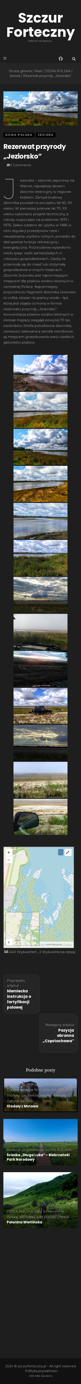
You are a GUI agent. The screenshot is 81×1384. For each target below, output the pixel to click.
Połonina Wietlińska (24, 1222)
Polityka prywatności (41, 1371)
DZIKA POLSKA (18, 134)
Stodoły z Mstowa (22, 1106)
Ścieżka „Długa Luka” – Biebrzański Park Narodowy (38, 1157)
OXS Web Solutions (40, 1375)
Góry (38, 1211)
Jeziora (46, 134)
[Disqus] (40, 1291)
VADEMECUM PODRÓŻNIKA (44, 1217)
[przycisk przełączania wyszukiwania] (74, 59)
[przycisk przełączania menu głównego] (5, 58)
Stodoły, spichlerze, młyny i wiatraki (36, 1095)
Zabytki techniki (20, 1101)
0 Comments (20, 165)
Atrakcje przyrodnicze (25, 1150)
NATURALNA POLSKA (53, 1090)
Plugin (67, 944)
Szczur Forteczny (40, 25)
